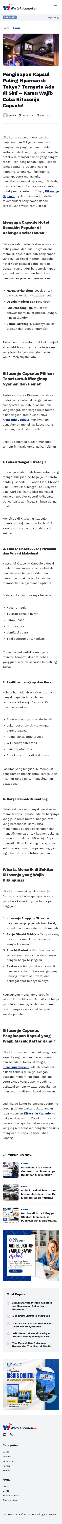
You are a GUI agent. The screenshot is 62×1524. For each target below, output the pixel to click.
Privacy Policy (10, 1495)
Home (6, 28)
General (7, 1456)
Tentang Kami (10, 1500)
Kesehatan (8, 1461)
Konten (7, 1466)
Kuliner (6, 1470)
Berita (16, 28)
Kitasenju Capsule (16, 419)
